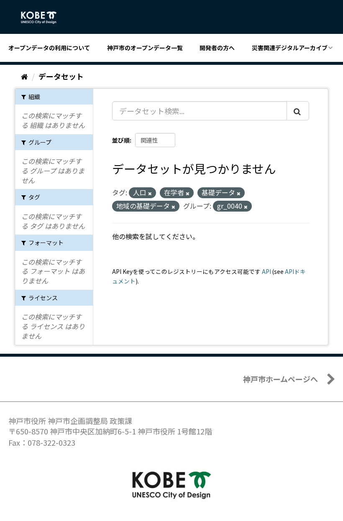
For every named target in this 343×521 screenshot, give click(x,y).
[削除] (150, 193)
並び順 (121, 140)
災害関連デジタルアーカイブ (290, 47)
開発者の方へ (217, 47)
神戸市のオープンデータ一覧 (145, 47)
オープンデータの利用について (49, 47)
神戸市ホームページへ (280, 378)
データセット (61, 76)
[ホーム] (24, 76)
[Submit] (298, 110)
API (266, 271)
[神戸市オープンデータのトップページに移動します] (43, 17)
